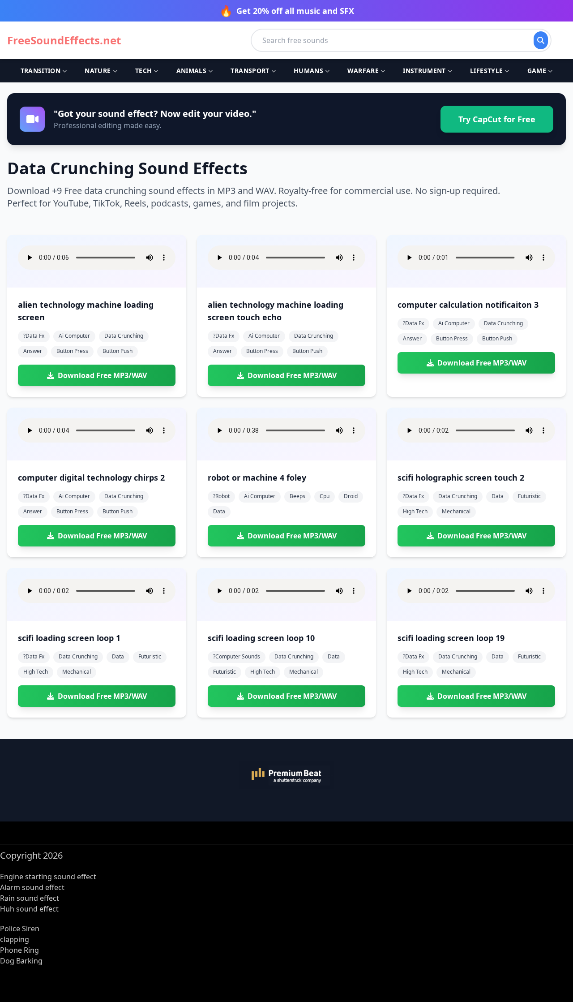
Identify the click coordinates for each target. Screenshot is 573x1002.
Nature (98, 70)
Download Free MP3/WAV (102, 375)
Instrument (424, 70)
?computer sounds (236, 656)
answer (32, 351)
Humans (308, 70)
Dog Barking (21, 961)
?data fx (33, 336)
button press (72, 351)
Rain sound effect (29, 898)
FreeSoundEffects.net (64, 40)
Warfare (362, 70)
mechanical (456, 511)
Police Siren (19, 928)
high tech (415, 511)
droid (351, 496)
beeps (297, 496)
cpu (324, 496)
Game (536, 70)
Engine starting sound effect (48, 877)
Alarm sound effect (32, 887)
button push (118, 351)
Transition (41, 70)
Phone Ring (19, 950)
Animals (191, 70)
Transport (250, 70)
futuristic (529, 496)
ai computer (74, 336)
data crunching (123, 336)
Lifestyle (486, 70)
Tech (143, 70)
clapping (14, 939)
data (219, 511)
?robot (221, 496)
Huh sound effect (29, 909)
